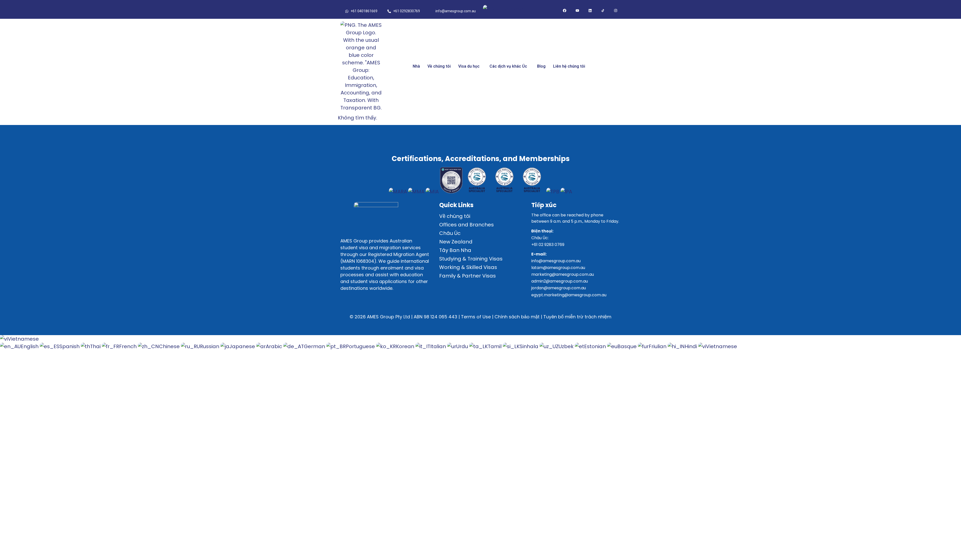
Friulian (658, 346)
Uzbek (567, 346)
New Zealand (455, 241)
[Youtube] (577, 10)
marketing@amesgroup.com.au (562, 274)
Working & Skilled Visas (468, 267)
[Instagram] (615, 10)
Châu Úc (449, 233)
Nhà (416, 66)
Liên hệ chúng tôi (569, 66)
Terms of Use (476, 317)
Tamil (495, 346)
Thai (96, 346)
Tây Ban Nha (455, 250)
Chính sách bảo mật (517, 317)
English (30, 346)
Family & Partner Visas (467, 275)
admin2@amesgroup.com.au (559, 281)
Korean (405, 346)
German (315, 346)
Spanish (70, 346)
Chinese (170, 346)
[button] (470, 66)
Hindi (691, 346)
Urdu (462, 346)
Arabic (274, 346)
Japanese (242, 346)
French (128, 346)
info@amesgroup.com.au (556, 261)
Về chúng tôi (439, 66)
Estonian (595, 346)
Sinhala (530, 346)
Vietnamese (507, 8)
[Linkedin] (590, 10)
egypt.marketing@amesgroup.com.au (568, 295)
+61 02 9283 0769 (547, 244)
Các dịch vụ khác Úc (508, 66)
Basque (627, 346)
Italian (438, 346)
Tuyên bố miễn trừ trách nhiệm (577, 317)
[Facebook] (564, 10)
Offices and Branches (466, 224)
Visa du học (468, 66)
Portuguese (361, 346)
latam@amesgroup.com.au (558, 267)
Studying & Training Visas (471, 258)
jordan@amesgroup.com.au (558, 288)
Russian (210, 346)
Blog (541, 66)
